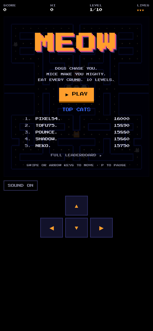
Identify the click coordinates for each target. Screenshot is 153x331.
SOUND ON (20, 185)
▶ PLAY (76, 94)
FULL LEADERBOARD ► (76, 155)
